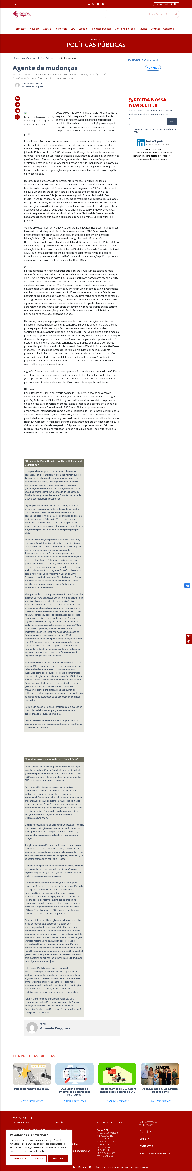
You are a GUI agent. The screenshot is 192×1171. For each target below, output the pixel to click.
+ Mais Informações (32, 1101)
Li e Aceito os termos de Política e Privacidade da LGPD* (154, 130)
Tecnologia (60, 28)
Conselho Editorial (125, 28)
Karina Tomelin (104, 1147)
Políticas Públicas (101, 28)
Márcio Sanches (105, 1156)
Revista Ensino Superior (29, 1129)
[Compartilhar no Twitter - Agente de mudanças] (17, 104)
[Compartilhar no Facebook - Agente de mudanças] (17, 110)
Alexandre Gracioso (107, 1132)
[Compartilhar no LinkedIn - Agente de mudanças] (17, 98)
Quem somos (21, 1122)
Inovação (34, 28)
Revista (143, 28)
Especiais (83, 28)
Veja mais (153, 67)
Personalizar (20, 1158)
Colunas (155, 28)
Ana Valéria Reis (105, 1135)
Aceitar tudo (58, 1158)
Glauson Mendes (105, 1141)
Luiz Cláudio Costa (106, 1153)
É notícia (146, 1132)
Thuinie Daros (146, 1125)
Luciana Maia (103, 1150)
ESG (73, 28)
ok (171, 121)
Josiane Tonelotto (106, 1144)
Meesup (144, 1139)
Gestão (47, 28)
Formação (20, 28)
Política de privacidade (155, 1153)
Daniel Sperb (103, 1138)
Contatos (168, 28)
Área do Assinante (165, 4)
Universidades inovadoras (72, 1151)
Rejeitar (39, 1158)
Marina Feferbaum (149, 1122)
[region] (39, 1147)
